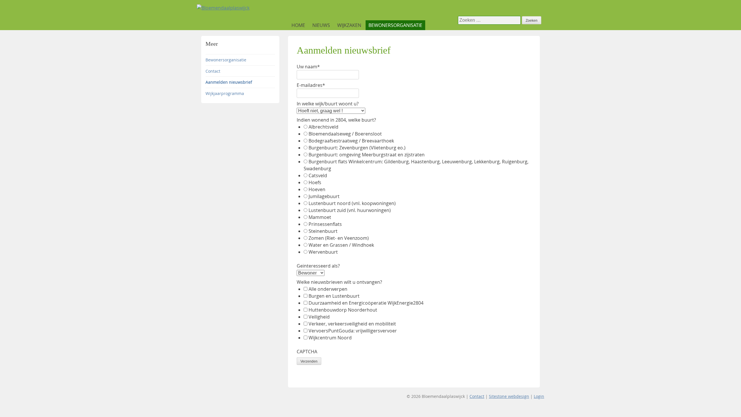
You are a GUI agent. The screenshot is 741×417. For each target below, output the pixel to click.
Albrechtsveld (323, 127)
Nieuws (321, 25)
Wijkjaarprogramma (225, 93)
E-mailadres (311, 85)
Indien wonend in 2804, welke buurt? (336, 120)
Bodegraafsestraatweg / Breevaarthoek (351, 141)
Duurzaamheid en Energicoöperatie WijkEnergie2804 (366, 303)
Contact (213, 71)
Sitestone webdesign (509, 396)
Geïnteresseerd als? (318, 266)
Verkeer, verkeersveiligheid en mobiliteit (352, 324)
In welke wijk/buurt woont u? (328, 103)
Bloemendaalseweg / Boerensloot (345, 134)
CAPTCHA (307, 351)
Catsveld (318, 175)
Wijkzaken (349, 25)
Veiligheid (319, 317)
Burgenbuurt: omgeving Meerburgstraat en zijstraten (367, 154)
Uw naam (308, 66)
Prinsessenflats (325, 224)
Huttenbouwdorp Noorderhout (343, 310)
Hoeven (317, 189)
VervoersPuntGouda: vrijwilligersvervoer (353, 331)
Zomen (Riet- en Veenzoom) (339, 238)
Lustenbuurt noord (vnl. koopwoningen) (352, 203)
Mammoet (320, 217)
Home (298, 25)
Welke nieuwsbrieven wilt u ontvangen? (339, 282)
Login (539, 396)
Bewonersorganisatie (395, 25)
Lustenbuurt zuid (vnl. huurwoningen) (350, 210)
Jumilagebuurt (324, 196)
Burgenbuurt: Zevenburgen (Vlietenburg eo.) (357, 148)
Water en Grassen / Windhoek (341, 245)
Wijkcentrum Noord (330, 337)
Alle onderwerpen (328, 289)
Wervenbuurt (323, 252)
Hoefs (315, 182)
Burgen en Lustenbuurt (334, 296)
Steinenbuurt (323, 231)
